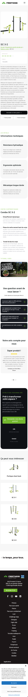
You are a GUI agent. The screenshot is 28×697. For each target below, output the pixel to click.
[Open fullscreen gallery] (25, 36)
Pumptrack (14, 644)
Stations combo (5, 49)
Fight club (14, 622)
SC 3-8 (14, 519)
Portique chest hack (14, 476)
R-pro (14, 625)
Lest (14, 614)
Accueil (2, 47)
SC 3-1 (14, 497)
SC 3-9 (14, 540)
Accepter (14, 683)
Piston (14, 608)
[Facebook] (8, 596)
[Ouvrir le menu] (24, 2)
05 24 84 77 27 (10, 590)
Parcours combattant (14, 611)
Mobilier (14, 656)
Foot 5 (14, 642)
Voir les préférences (14, 691)
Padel (14, 639)
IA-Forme (14, 650)
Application (7, 661)
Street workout (14, 647)
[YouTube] (16, 596)
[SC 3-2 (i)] (14, 25)
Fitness (14, 603)
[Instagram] (12, 596)
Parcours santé (14, 605)
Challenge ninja (14, 617)
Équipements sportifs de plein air (14, 47)
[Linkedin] (20, 596)
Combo (14, 653)
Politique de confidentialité (14, 695)
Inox (14, 636)
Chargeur (14, 619)
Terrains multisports (14, 633)
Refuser (14, 687)
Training (14, 631)
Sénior (14, 628)
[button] (25, 666)
